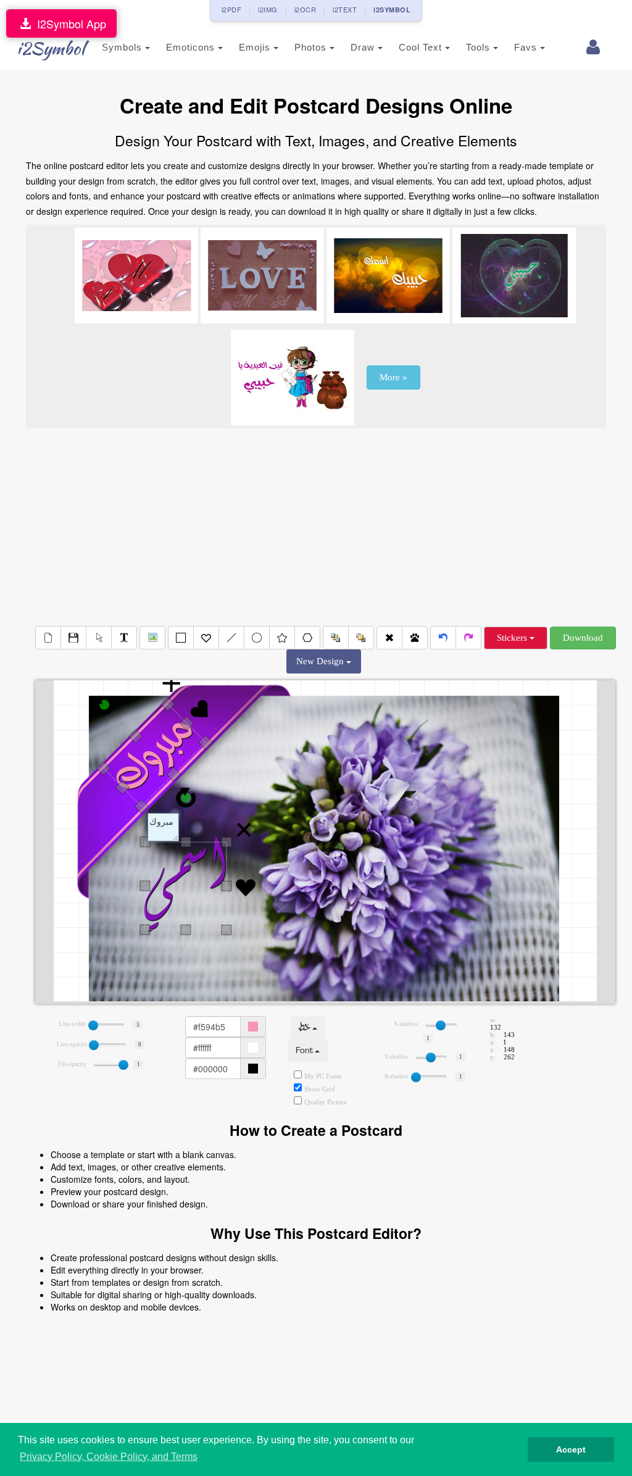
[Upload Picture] (152, 637)
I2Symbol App (68, 23)
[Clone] (415, 637)
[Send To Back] (336, 637)
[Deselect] (99, 637)
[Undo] (443, 637)
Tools (479, 47)
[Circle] (257, 637)
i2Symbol (51, 48)
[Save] (73, 637)
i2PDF (232, 9)
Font (305, 1050)
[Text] (124, 637)
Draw (364, 47)
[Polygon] (307, 637)
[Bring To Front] (361, 637)
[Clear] (48, 637)
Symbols (123, 47)
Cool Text (422, 47)
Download (583, 638)
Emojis (256, 47)
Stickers (513, 638)
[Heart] (206, 637)
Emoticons (192, 47)
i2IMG (268, 9)
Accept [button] (571, 1449)
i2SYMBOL (391, 9)
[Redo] (468, 637)
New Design (321, 661)
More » (393, 377)
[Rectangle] (181, 637)
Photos (312, 47)
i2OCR (305, 9)
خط (305, 1027)
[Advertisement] (316, 527)
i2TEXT (345, 9)
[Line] (231, 637)
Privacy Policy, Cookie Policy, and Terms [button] (109, 1456)
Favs (527, 47)
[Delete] (389, 637)
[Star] (282, 637)
